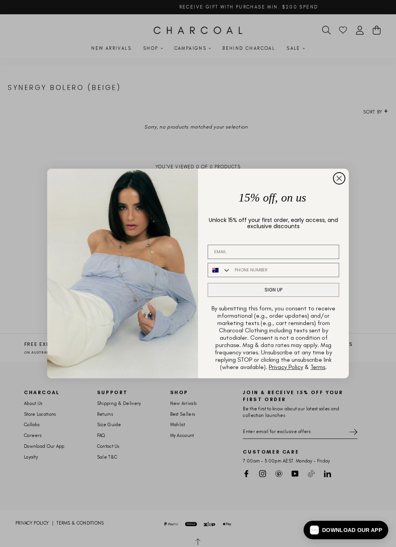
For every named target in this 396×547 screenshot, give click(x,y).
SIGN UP (273, 289)
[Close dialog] (339, 178)
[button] (346, 530)
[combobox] (219, 270)
